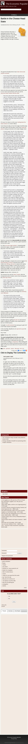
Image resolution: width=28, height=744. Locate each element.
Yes (9, 596)
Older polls (4, 605)
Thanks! (4, 565)
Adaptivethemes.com (19, 742)
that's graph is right (8, 356)
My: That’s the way (6, 577)
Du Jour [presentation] (10, 610)
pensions (8, 348)
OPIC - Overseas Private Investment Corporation (12, 525)
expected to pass (20, 329)
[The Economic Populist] (2, 4)
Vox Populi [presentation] (17, 610)
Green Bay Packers (7, 277)
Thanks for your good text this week (10, 575)
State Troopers (17, 274)
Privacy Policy (14, 738)
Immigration (5, 584)
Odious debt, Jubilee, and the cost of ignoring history (13, 504)
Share (20, 350)
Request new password (7, 555)
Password (4, 553)
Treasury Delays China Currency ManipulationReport (13, 516)
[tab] (4, 611)
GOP (4, 348)
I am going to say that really (8, 580)
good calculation (6, 561)
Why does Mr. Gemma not (8, 579)
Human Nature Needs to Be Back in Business (12, 519)
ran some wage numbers (11, 245)
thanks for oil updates (7, 570)
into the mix (16, 319)
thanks (4, 563)
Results (3, 606)
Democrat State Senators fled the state (10, 93)
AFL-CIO (22, 348)
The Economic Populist (16, 3)
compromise (15, 341)
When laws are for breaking (7, 522)
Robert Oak (9, 24)
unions (12, 348)
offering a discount (10, 264)
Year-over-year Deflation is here (8, 524)
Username (4, 550)
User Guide (5, 494)
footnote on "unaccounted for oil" (10, 568)
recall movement (10, 325)
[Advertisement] (7, 410)
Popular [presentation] (4, 610)
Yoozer (4, 573)
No (9, 598)
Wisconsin (17, 348)
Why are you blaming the (8, 582)
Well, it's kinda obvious (7, 572)
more (25, 587)
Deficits (4, 586)
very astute (5, 566)
